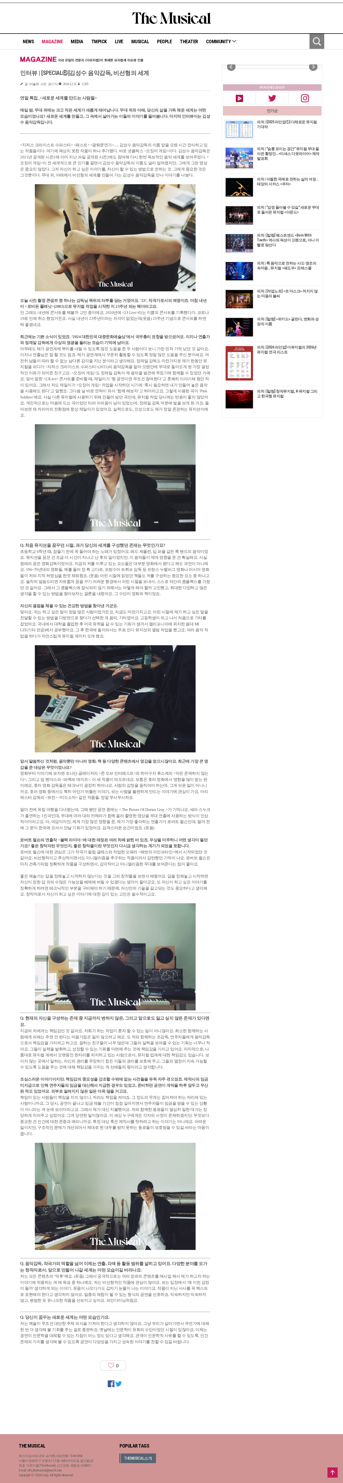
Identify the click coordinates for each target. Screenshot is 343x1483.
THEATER (189, 41)
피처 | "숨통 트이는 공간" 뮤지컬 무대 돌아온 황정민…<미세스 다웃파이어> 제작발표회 (288, 154)
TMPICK (99, 41)
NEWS (28, 41)
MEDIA (77, 41)
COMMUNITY (219, 41)
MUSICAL (140, 41)
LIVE (119, 41)
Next (313, 67)
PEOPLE (164, 41)
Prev (231, 67)
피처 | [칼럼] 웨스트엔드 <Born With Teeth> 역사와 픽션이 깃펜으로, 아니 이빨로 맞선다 (288, 240)
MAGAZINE (52, 41)
